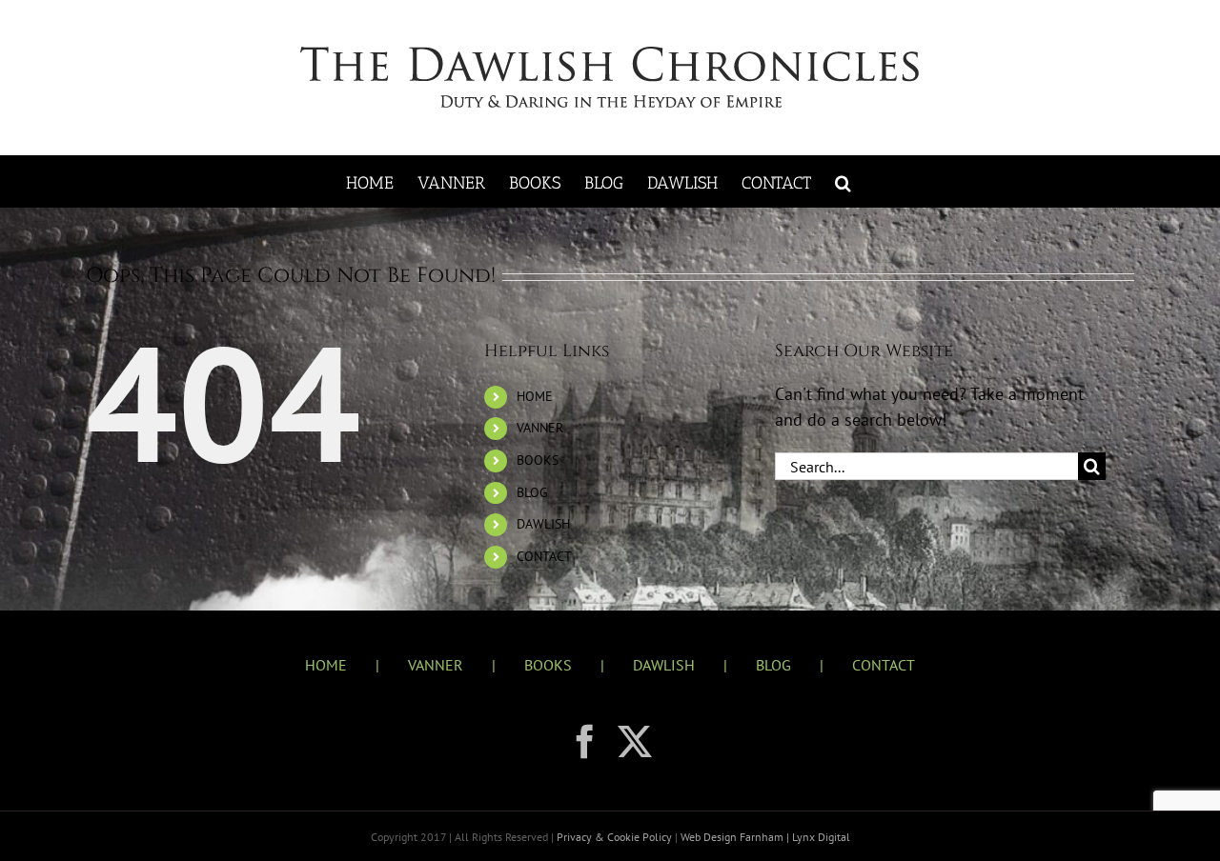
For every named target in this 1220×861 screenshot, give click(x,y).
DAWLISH (543, 523)
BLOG (532, 492)
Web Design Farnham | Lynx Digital (764, 837)
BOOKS (538, 460)
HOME (535, 396)
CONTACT (544, 556)
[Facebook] (585, 742)
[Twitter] (635, 742)
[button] (843, 181)
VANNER (540, 427)
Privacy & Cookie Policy (616, 837)
